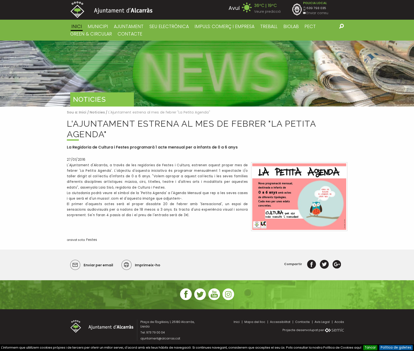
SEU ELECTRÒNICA (169, 26)
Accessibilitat (280, 322)
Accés (339, 322)
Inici (76, 26)
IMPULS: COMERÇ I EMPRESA (224, 26)
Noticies (97, 112)
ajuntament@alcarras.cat (160, 338)
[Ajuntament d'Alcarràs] (111, 9)
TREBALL (268, 26)
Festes (91, 240)
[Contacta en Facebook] (186, 299)
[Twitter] (324, 264)
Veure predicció (267, 11)
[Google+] (337, 264)
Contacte (302, 322)
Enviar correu (317, 13)
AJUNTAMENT (129, 26)
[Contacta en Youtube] (214, 299)
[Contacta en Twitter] (200, 299)
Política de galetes (396, 347)
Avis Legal (322, 322)
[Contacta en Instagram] (228, 299)
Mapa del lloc (254, 322)
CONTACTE (130, 34)
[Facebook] (311, 264)
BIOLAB (291, 26)
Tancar (370, 347)
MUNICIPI (98, 26)
